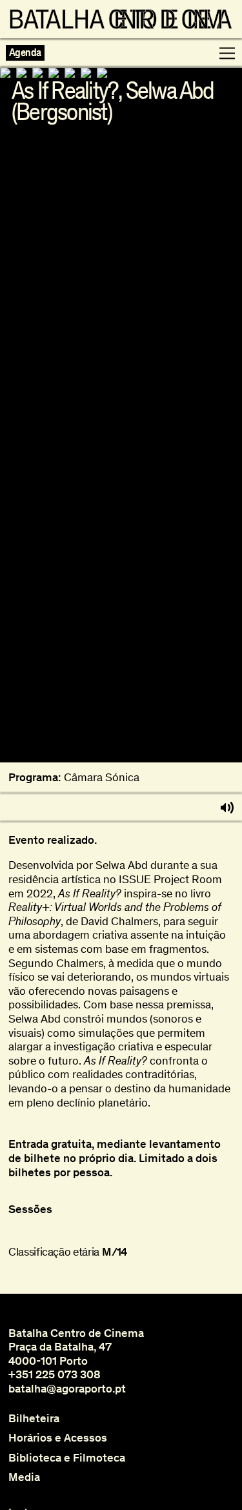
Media (24, 1477)
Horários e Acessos (57, 1438)
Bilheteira (33, 1418)
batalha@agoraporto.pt (67, 1389)
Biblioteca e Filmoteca (66, 1458)
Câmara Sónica (101, 777)
